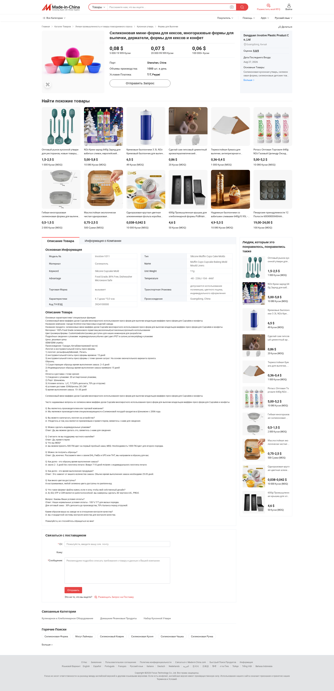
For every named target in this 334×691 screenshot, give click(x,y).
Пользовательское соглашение (120, 662)
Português (109, 666)
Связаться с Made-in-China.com (190, 662)
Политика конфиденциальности (156, 662)
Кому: (60, 552)
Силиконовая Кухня (142, 636)
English (86, 666)
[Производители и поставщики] (61, 7)
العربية (186, 666)
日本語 (205, 666)
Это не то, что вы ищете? (78, 596)
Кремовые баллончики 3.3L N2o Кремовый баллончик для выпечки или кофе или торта (278, 311)
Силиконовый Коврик (112, 636)
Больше (248, 80)
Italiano (150, 666)
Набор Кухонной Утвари (157, 618)
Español (97, 666)
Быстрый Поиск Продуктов (223, 662)
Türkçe (235, 666)
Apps (263, 17)
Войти (288, 9)
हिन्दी (214, 666)
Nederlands (174, 666)
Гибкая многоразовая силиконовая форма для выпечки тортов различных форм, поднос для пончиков (278, 416)
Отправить (73, 590)
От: (60, 544)
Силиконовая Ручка (202, 636)
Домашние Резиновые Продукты (118, 618)
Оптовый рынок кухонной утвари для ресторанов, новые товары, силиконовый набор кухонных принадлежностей (278, 259)
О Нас (84, 662)
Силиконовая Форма (56, 636)
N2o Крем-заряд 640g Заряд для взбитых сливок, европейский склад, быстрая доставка (278, 285)
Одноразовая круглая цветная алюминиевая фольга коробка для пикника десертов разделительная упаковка (278, 468)
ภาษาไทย (224, 666)
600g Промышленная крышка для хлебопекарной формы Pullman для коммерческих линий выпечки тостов (278, 494)
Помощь (247, 17)
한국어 (196, 666)
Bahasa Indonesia (264, 666)
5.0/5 (256, 50)
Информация (246, 662)
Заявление (96, 662)
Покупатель (223, 17)
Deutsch (161, 666)
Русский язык (136, 666)
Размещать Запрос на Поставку (114, 596)
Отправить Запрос (140, 83)
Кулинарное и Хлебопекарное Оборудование (67, 618)
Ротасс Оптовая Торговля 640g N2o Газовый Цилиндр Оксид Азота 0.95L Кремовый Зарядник (278, 390)
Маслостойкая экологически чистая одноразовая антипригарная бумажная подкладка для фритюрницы (278, 442)
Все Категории (54, 17)
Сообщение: (55, 560)
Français (122, 666)
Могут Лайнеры (84, 636)
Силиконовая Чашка (172, 636)
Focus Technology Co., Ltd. (164, 672)
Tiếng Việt (247, 666)
